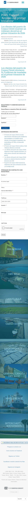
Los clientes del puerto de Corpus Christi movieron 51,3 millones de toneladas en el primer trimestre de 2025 (13, 72)
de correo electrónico (10, 113)
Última (3, 187)
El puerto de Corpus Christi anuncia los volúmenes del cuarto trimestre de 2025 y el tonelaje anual (15, 164)
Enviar (3, 234)
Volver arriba (15, 492)
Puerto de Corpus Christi (10, 44)
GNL (20, 42)
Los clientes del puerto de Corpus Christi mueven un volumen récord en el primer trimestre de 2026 (13, 29)
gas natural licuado (13, 42)
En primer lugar (5, 181)
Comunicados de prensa (7, 38)
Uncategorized (8, 82)
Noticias (20, 36)
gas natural (24, 42)
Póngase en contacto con (14, 447)
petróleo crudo (12, 40)
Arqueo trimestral (20, 84)
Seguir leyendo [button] (21, 61)
